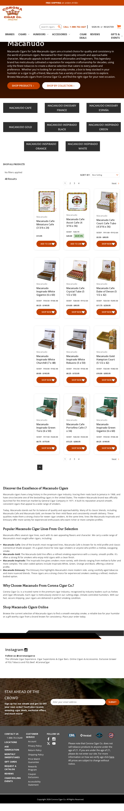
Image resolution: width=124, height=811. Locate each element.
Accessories (59, 34)
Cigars (22, 34)
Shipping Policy (36, 754)
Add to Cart (47, 244)
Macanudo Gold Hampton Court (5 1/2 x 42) (105, 359)
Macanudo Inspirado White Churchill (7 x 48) (46, 359)
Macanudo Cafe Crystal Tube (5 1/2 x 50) (75, 291)
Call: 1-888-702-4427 (74, 26)
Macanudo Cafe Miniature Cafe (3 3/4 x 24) (45, 224)
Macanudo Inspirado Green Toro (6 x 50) (45, 428)
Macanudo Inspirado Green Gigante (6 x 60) (105, 428)
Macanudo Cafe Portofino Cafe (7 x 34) (76, 428)
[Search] (59, 26)
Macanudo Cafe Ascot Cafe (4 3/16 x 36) (75, 223)
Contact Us (11, 733)
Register (109, 26)
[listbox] (105, 175)
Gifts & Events (115, 36)
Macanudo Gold (32, 513)
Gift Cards (11, 761)
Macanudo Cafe (11, 513)
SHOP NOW (107, 244)
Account (32, 741)
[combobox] (50, 26)
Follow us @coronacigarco (20, 655)
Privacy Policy (35, 745)
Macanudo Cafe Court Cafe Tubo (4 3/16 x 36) (106, 223)
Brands (10, 34)
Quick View (45, 201)
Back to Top (38, 467)
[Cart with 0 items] (118, 27)
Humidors (39, 34)
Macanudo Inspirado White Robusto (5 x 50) (75, 359)
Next (114, 183)
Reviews (95, 34)
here (111, 756)
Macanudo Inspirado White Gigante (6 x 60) (45, 291)
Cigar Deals (83, 36)
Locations (11, 742)
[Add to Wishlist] (53, 244)
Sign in (96, 26)
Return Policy (34, 750)
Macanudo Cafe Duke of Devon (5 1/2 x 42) (106, 291)
